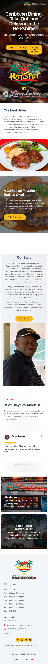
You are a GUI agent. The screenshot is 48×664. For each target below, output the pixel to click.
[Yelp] (26, 640)
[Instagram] (22, 640)
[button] (4, 4)
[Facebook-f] (18, 640)
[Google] (30, 640)
